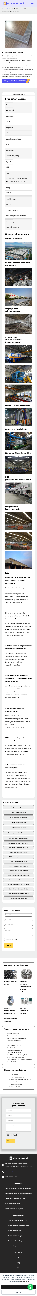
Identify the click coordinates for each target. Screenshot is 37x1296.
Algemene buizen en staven (18, 852)
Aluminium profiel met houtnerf (18, 880)
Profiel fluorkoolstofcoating (18, 898)
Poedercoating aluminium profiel (19, 893)
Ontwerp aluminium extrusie (17, 1220)
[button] (18, 807)
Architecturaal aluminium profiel (18, 843)
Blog (18, 1263)
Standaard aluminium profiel (14, 1209)
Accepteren (18, 1287)
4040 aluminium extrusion (17, 1077)
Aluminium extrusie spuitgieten (18, 1226)
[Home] (13, 3)
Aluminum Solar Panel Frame (14, 1040)
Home (4, 9)
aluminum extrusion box (13, 1033)
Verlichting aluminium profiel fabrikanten (18, 1193)
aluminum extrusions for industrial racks (21, 1079)
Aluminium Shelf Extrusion (14, 1052)
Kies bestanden (11, 939)
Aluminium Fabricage (15, 1236)
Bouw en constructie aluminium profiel (18, 1188)
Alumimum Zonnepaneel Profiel (15, 1198)
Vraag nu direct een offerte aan (15, 81)
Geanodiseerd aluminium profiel (18, 870)
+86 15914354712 (10, 1171)
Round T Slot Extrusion (13, 1047)
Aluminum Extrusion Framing (14, 1043)
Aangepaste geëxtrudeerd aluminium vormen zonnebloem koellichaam (25, 987)
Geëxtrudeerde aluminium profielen (18, 875)
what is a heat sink (15, 1086)
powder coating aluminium (17, 1081)
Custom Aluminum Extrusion (14, 1050)
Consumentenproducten (13, 1204)
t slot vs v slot (14, 1074)
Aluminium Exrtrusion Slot (14, 1045)
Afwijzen (18, 1292)
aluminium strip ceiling (16, 1084)
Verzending (12, 1246)
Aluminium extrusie (14, 1231)
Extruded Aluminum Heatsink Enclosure (17, 1038)
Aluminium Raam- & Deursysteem (18, 884)
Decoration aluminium (12, 1036)
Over (18, 1258)
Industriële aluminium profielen (18, 847)
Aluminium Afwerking (15, 1241)
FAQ (18, 1268)
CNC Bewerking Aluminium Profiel (18, 857)
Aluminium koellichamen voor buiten (24, 1011)
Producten (9, 9)
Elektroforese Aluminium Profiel (18, 889)
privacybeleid (24, 1281)
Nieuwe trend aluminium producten (18, 866)
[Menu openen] (32, 3)
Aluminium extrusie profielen (18, 861)
